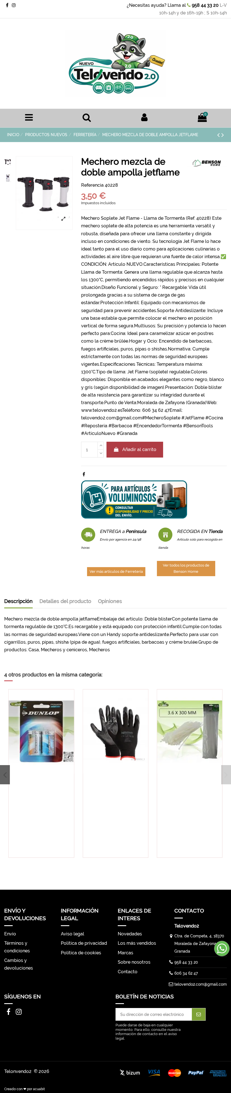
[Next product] (222, 135)
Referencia (92, 185)
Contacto (127, 971)
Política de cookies (81, 952)
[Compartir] (84, 474)
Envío (10, 934)
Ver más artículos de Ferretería (116, 571)
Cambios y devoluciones (18, 964)
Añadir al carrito (139, 449)
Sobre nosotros (134, 962)
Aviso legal (72, 934)
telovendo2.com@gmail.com (200, 984)
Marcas (125, 952)
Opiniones (110, 601)
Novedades (130, 934)
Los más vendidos (137, 943)
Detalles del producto (65, 601)
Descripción (18, 601)
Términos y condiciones (17, 946)
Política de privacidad (84, 943)
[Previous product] (219, 135)
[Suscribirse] (198, 1014)
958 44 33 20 (205, 5)
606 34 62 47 (186, 973)
